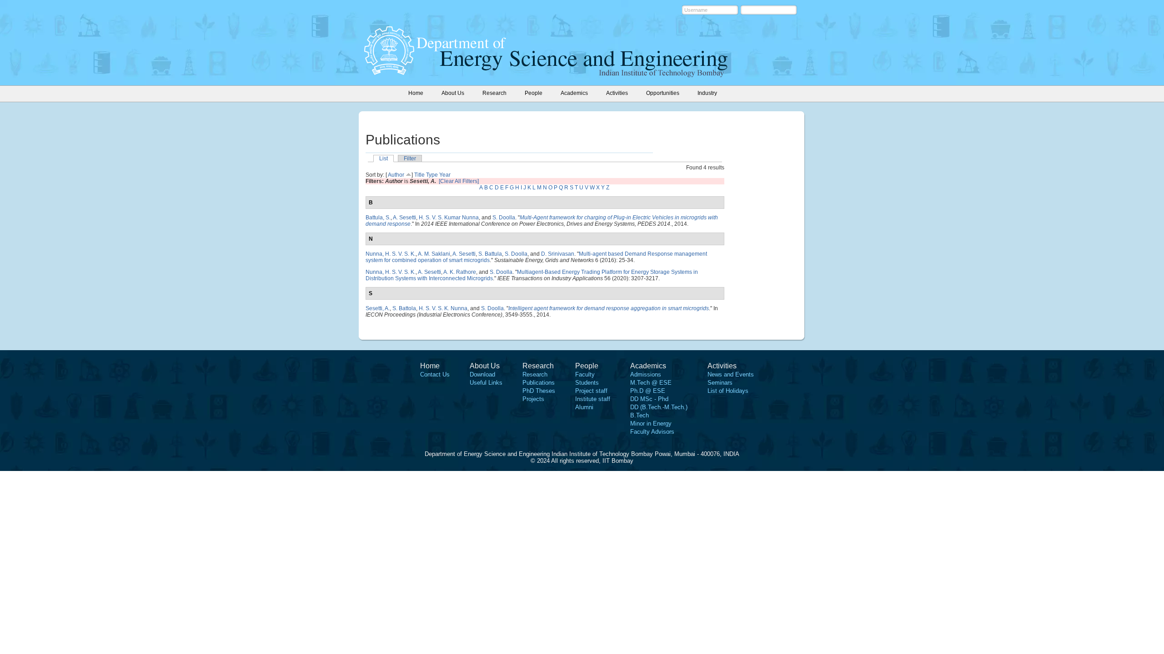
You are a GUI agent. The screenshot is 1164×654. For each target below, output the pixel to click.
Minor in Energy (651, 423)
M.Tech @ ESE (651, 382)
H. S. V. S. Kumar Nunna (449, 217)
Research (534, 374)
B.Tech (639, 415)
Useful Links (486, 382)
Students (587, 382)
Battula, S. (378, 217)
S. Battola (404, 308)
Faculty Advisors (652, 431)
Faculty (585, 374)
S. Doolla (503, 217)
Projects (533, 399)
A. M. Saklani (434, 254)
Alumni (584, 407)
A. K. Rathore (459, 272)
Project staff (591, 390)
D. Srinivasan (557, 254)
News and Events (730, 374)
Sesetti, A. (378, 308)
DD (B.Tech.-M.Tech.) (658, 407)
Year (445, 175)
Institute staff (592, 399)
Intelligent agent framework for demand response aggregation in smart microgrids (608, 308)
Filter (410, 158)
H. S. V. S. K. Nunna (443, 308)
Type (432, 175)
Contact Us (435, 374)
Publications (538, 382)
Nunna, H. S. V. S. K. (391, 254)
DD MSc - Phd (649, 399)
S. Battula (490, 254)
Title (419, 175)
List (383, 158)
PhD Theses (538, 390)
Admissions (645, 374)
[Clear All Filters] (459, 181)
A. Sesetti (404, 217)
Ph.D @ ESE (647, 390)
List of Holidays (727, 390)
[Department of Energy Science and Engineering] (389, 72)
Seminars (720, 382)
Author (396, 175)
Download (482, 374)
